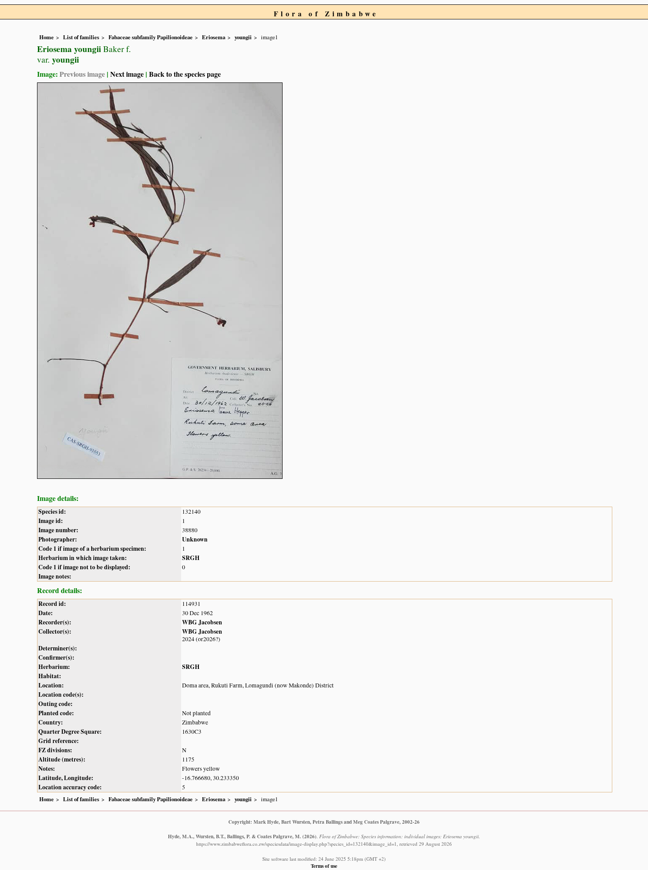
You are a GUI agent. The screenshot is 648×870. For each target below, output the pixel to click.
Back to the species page (185, 74)
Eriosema (213, 37)
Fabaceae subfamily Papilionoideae (150, 37)
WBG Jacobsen (202, 622)
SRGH (191, 557)
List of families (81, 37)
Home (46, 37)
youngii (243, 37)
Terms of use (324, 866)
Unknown (195, 539)
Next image (127, 74)
